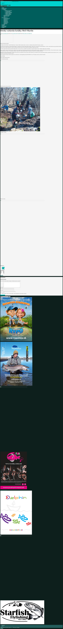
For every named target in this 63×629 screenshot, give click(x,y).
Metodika (5, 9)
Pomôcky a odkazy (8, 13)
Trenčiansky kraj (6, 22)
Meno (1, 288)
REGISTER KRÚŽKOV (3, 490)
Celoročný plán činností (8, 12)
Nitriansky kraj (6, 20)
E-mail (1, 290)
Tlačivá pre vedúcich (8, 14)
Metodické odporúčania (8, 10)
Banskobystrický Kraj (7, 18)
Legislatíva (3, 24)
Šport (4, 16)
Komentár (2, 287)
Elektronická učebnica (7, 15)
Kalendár (3, 25)
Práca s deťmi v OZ (4, 17)
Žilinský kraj (5, 23)
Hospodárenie (4, 26)
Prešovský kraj (6, 21)
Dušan (19, 33)
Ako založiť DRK (7, 11)
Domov (3, 7)
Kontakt (3, 27)
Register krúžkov (4, 8)
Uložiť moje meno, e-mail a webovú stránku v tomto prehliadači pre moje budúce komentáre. (14, 293)
